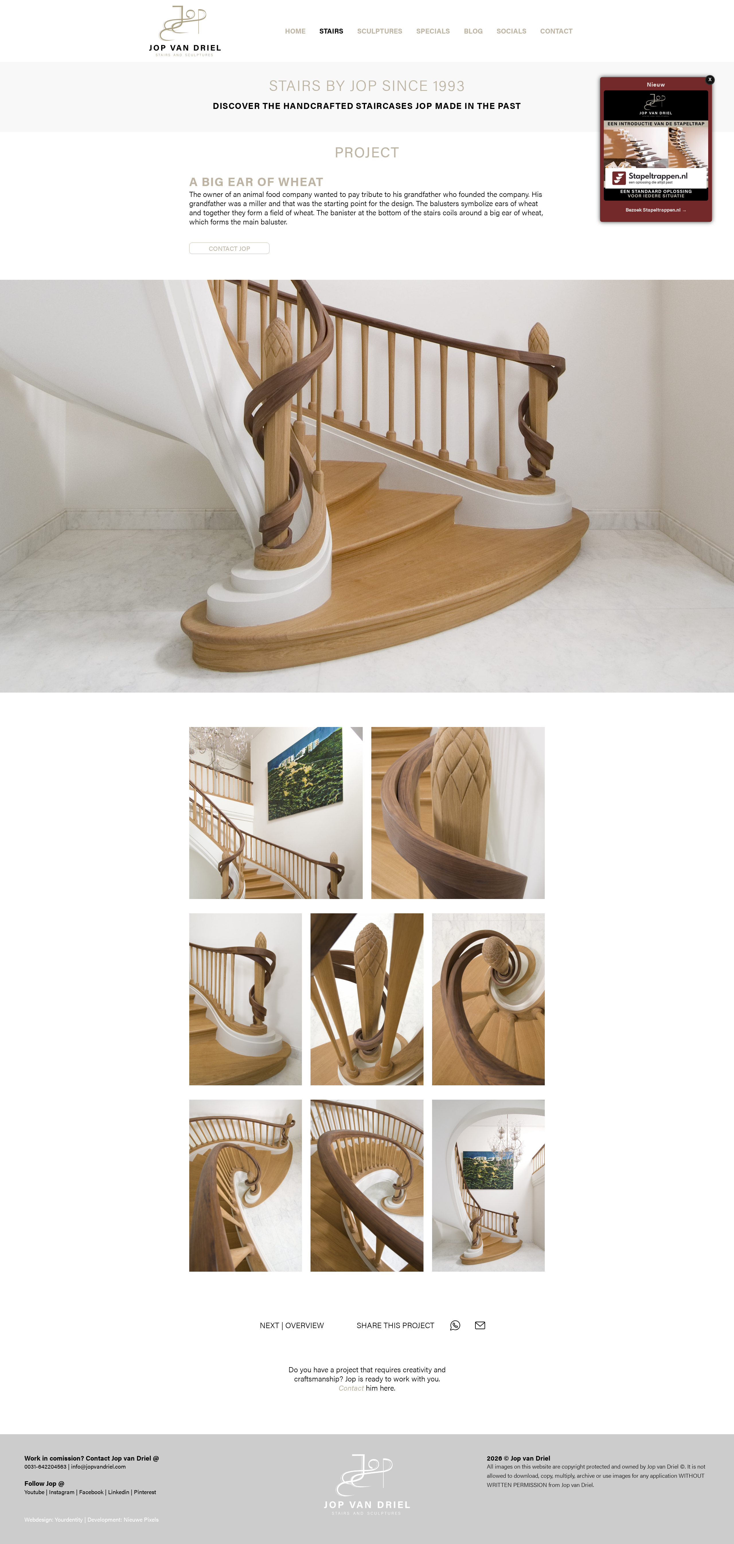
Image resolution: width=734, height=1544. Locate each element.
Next (269, 1325)
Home (295, 31)
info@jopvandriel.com (98, 1466)
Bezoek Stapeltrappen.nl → (656, 209)
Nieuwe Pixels (141, 1519)
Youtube (34, 1492)
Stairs (331, 31)
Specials (433, 31)
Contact (556, 31)
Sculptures (379, 31)
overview (304, 1325)
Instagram (62, 1492)
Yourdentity (69, 1519)
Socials (511, 31)
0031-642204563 (45, 1466)
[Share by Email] (483, 1325)
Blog (473, 31)
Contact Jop (229, 248)
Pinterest (145, 1492)
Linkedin (118, 1492)
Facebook (91, 1492)
